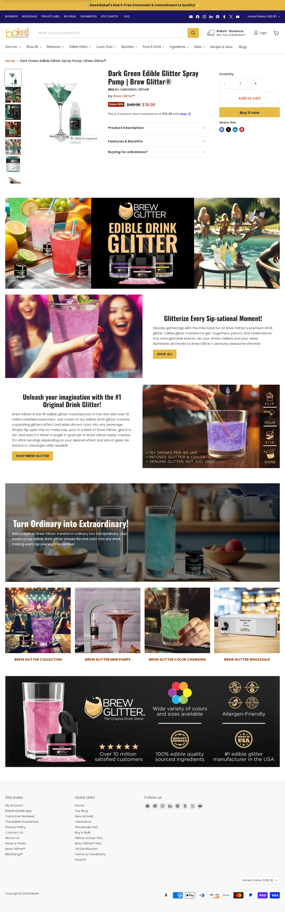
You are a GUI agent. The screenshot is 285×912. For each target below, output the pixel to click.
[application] (158, 128)
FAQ (127, 16)
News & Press (15, 843)
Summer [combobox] (11, 47)
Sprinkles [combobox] (128, 47)
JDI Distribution (86, 848)
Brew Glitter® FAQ (88, 843)
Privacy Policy (15, 827)
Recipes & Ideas (222, 47)
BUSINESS (11, 16)
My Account (14, 805)
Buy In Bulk (82, 832)
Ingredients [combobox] (178, 47)
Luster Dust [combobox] (104, 47)
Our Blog (81, 811)
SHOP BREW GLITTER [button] (32, 455)
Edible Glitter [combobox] (78, 47)
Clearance (83, 821)
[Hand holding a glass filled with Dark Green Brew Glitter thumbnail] (13, 95)
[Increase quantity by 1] (255, 83)
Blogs (243, 47)
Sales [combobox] (198, 47)
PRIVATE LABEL (51, 16)
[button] (276, 33)
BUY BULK (70, 16)
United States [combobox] (262, 16)
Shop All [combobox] (32, 47)
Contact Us (14, 832)
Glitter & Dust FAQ (89, 838)
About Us (12, 838)
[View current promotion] (142, 5)
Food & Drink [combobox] (152, 47)
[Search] (193, 33)
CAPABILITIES (88, 16)
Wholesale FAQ (86, 827)
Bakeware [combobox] (54, 47)
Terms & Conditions (90, 854)
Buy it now (249, 112)
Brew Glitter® (124, 96)
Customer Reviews (19, 816)
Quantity (226, 74)
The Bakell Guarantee (22, 821)
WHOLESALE (29, 16)
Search (80, 859)
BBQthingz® (14, 854)
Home (10, 61)
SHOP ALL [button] (165, 354)
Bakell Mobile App (18, 811)
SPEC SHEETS (109, 16)
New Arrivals (84, 816)
